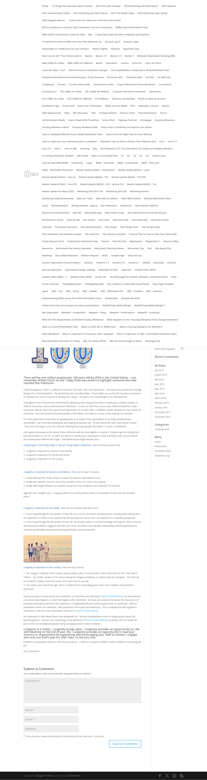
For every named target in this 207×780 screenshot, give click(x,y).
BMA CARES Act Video (53, 63)
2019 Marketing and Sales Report (90, 13)
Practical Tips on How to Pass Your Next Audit (153, 234)
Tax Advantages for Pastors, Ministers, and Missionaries (139, 277)
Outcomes (104, 220)
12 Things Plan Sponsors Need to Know (72, 6)
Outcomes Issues (160, 220)
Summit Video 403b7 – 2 (54, 277)
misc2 (45, 206)
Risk (149, 248)
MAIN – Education (105, 163)
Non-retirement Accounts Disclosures (147, 213)
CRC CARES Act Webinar (97, 92)
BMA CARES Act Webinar (80, 63)
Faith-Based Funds (51, 113)
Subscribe (126, 270)
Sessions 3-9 (118, 263)
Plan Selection (92, 234)
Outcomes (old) (120, 220)
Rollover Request (90, 255)
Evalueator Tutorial (148, 106)
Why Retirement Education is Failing (61, 341)
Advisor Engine (100, 49)
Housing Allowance (164, 120)
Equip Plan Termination (90, 106)
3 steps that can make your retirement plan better (94, 20)
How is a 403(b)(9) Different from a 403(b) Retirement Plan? (72, 134)
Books (99, 63)
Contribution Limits (103, 84)
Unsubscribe (111, 298)
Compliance (48, 84)
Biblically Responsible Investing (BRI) (156, 56)
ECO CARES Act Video (53, 99)
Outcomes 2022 (140, 220)
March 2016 (160, 398)
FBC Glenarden (80, 113)
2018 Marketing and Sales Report (141, 6)
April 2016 (159, 393)
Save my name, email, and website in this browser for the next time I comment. (65, 736)
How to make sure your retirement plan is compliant (69, 141)
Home (45, 6)
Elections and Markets (123, 99)
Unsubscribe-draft (130, 298)
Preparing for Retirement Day (82, 241)
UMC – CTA (56, 291)
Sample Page (117, 255)
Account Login (131, 42)
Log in (158, 441)
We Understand (50, 313)
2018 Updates (169, 6)
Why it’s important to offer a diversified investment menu (147, 334)
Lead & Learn (159, 156)
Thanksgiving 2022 (94, 284)
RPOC (105, 255)
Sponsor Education (52, 270)
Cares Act (137, 63)
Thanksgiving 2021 (71, 284)
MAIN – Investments (127, 163)
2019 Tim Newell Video (122, 13)
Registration (136, 241)
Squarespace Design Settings (80, 270)
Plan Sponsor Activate (114, 234)
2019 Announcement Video (56, 13)
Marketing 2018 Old (116, 191)
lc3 (134, 156)
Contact (62, 84)
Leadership (77, 163)
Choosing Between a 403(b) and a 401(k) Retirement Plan (140, 70)
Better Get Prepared (165, 348)
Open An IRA (73, 220)
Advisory (115, 49)
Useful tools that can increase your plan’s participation (70, 305)
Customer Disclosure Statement (129, 92)
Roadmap (47, 255)
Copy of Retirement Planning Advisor (136, 84)
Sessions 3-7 (102, 263)
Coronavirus (165, 84)
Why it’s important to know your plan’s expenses (88, 334)
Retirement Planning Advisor (109, 248)
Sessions (88, 263)
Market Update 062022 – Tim (93, 177)
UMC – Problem (135, 291)
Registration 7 (153, 241)
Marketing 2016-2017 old (90, 191)
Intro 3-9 (46, 149)
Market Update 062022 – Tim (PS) (129, 177)
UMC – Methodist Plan (112, 291)
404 (90, 35)
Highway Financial (127, 120)
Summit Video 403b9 (81, 277)
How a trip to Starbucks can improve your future (126, 127)
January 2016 (161, 407)
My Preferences (109, 206)
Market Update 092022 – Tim (142, 184)
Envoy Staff (68, 106)
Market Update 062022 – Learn (134, 170)
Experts (165, 106)
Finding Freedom (108, 113)
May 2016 (159, 388)
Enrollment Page (50, 106)
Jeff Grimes (82, 156)
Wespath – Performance (122, 313)
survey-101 (100, 277)
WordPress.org (162, 455)
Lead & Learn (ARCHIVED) (55, 163)
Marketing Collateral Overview (57, 198)
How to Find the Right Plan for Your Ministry (129, 134)
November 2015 (163, 416)
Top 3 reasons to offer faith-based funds (128, 284)
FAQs (67, 113)
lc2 (128, 156)
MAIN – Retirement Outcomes (57, 170)
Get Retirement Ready (53, 120)
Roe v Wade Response (66, 255)
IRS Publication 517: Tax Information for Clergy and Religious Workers (136, 149)
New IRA (77, 213)
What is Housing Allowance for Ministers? (141, 327)
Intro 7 (57, 149)
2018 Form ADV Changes (108, 6)
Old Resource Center (52, 220)
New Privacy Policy (114, 213)
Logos (89, 163)
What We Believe (50, 334)
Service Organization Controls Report (61, 263)
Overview (47, 227)
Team (174, 277)
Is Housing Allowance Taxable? (58, 156)
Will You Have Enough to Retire (126, 341)
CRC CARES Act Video (71, 92)
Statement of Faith (108, 270)
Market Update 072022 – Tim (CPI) (59, 184)
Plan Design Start (129, 227)
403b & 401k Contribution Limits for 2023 (63, 35)
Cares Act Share (153, 63)
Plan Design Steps (151, 227)
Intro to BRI (71, 149)
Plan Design (111, 227)
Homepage (145, 120)
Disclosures (155, 92)
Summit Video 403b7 (145, 270)
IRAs (95, 149)
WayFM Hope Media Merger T (150, 305)
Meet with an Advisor (107, 198)
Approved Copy (131, 49)
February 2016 (162, 402)
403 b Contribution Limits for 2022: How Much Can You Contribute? (77, 27)
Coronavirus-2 (49, 92)
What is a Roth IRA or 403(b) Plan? (98, 327)
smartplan (158, 263)
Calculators (111, 63)
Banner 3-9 (116, 56)
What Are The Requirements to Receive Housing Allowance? (73, 320)
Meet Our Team (85, 198)
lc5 (147, 156)
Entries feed (160, 446)
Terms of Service (50, 284)
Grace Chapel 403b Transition (83, 120)
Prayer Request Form (53, 241)
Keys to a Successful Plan (105, 156)
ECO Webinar (102, 99)
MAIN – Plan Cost (150, 163)
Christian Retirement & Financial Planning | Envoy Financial (73, 77)
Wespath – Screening (148, 313)
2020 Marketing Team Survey (152, 13)
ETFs (132, 106)
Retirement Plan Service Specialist (73, 248)
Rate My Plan (119, 241)
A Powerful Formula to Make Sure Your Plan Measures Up (72, 42)
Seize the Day (135, 255)
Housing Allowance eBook (55, 127)
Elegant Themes (45, 775)
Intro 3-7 (172, 141)
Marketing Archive (139, 191)
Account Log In (112, 42)
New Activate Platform (146, 206)
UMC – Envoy (72, 291)
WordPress (75, 775)
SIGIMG (146, 263)
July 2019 (159, 370)
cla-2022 (149, 77)
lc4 (141, 156)
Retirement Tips (136, 248)
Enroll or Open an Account (152, 99)
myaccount (126, 206)
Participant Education (66, 227)
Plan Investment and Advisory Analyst (61, 234)
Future (163, 113)
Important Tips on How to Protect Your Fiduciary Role (128, 141)
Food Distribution (147, 113)
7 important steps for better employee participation (122, 35)
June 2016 (159, 384)
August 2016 (161, 374)
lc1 (122, 156)
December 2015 (162, 412)
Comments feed (163, 451)
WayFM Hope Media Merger (117, 305)
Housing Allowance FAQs (85, 127)
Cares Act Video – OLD (53, 70)
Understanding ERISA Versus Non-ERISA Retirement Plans (72, 298)
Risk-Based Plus (163, 248)
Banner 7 (129, 56)
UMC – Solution (154, 291)
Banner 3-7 (101, 56)
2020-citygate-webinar (53, 20)
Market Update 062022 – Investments (95, 170)
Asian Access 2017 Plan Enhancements (62, 56)
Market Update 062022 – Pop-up (58, 177)
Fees (93, 113)
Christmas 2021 (115, 77)
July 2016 (159, 379)
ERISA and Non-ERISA (116, 106)
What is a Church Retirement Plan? (60, 327)
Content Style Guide (79, 84)
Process (105, 241)
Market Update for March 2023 (58, 191)
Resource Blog (171, 241)
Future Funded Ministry (112, 596)
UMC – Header (89, 291)
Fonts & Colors (127, 113)
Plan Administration (91, 227)
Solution (171, 263)
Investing (84, 149)
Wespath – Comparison (73, 313)
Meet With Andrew (131, 198)
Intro (162, 141)
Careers (125, 63)
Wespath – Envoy (97, 313)
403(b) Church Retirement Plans (131, 27)
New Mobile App (93, 213)
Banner (88, 56)
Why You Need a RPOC (94, 341)
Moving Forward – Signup (84, 206)
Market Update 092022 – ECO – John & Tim (102, 184)
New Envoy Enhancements (55, 213)
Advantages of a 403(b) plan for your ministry (65, 49)
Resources (47, 248)
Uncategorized (152, 341)
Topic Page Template (163, 284)
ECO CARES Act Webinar (79, 99)
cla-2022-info (164, 77)
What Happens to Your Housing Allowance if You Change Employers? (142, 320)
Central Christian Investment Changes (88, 70)
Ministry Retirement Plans (157, 198)
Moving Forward (59, 206)
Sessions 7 (134, 263)
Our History (89, 220)
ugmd (45, 291)
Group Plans (108, 120)
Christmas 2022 (134, 77)
